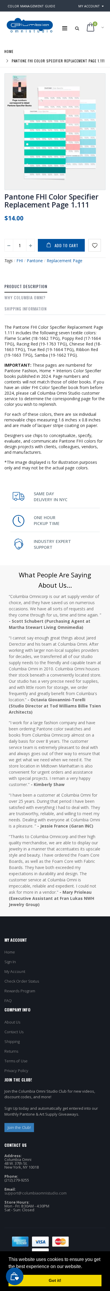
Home (8, 51)
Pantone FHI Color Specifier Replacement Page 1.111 (51, 201)
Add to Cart (66, 245)
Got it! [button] (55, 1280)
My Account (89, 6)
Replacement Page (64, 260)
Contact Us (13, 1031)
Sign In (10, 961)
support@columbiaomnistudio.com (35, 1193)
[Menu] (64, 28)
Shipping (12, 1041)
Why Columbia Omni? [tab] (24, 297)
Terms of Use (16, 1061)
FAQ (8, 1000)
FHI (19, 260)
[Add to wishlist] (94, 245)
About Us (12, 1022)
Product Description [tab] (25, 286)
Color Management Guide (31, 6)
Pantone (35, 260)
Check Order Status (21, 981)
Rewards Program (19, 990)
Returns (11, 1051)
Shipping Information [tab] (25, 308)
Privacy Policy (16, 1070)
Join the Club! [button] (19, 1127)
